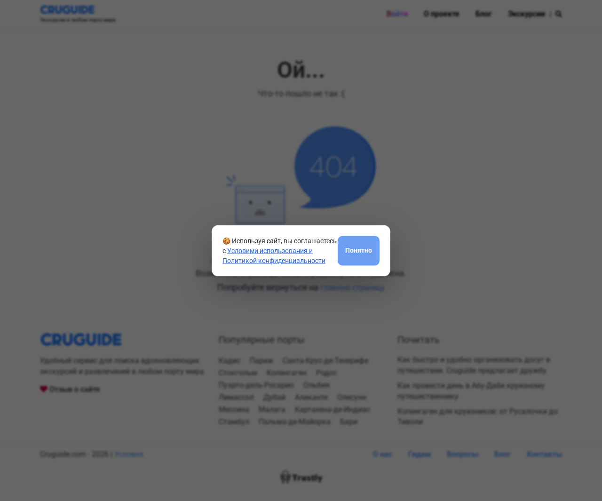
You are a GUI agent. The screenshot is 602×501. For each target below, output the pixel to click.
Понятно (358, 250)
